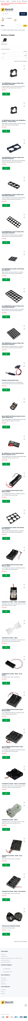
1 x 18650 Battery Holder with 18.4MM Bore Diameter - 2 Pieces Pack (14, 121)
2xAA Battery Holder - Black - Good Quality (14, 602)
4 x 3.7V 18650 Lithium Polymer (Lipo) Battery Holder (12, 747)
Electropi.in (3, 1014)
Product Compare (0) (5, 49)
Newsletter (3, 983)
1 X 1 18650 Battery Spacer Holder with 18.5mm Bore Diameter (12, 84)
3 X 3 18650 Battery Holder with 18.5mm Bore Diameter (13, 269)
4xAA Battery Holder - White (10, 819)
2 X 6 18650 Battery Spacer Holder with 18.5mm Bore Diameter (13, 232)
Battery (16, 30)
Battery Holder (22, 30)
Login (19, 1)
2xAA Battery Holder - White (10, 638)
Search (23, 14)
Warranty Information (5, 962)
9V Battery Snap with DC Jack (10, 380)
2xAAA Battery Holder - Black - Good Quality (12, 674)
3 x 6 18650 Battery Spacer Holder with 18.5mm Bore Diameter (13, 306)
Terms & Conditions (5, 960)
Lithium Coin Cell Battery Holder (11, 926)
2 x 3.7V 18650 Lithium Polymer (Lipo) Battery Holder (12, 565)
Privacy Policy (4, 956)
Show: (25, 55)
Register (14, 1)
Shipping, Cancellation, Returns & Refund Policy (11, 958)
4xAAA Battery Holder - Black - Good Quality (12, 856)
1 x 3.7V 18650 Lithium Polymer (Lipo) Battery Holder (12, 491)
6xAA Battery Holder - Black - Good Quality (14, 891)
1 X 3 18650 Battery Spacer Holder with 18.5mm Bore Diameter (13, 195)
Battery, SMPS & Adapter (9, 30)
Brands (2, 991)
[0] (15, 20)
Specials (3, 993)
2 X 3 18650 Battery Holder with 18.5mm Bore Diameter (13, 528)
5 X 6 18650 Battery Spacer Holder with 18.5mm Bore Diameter (13, 344)
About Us (3, 954)
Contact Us (3, 989)
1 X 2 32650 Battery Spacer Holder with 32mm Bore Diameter (13, 158)
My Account (2, 1)
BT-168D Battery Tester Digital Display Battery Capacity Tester (13, 454)
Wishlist (7, 1)
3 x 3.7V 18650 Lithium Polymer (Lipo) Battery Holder (12, 710)
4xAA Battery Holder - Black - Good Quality (14, 783)
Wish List (3, 981)
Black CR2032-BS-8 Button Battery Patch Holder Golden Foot (13, 417)
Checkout (25, 1)
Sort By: (25, 51)
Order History (4, 980)
